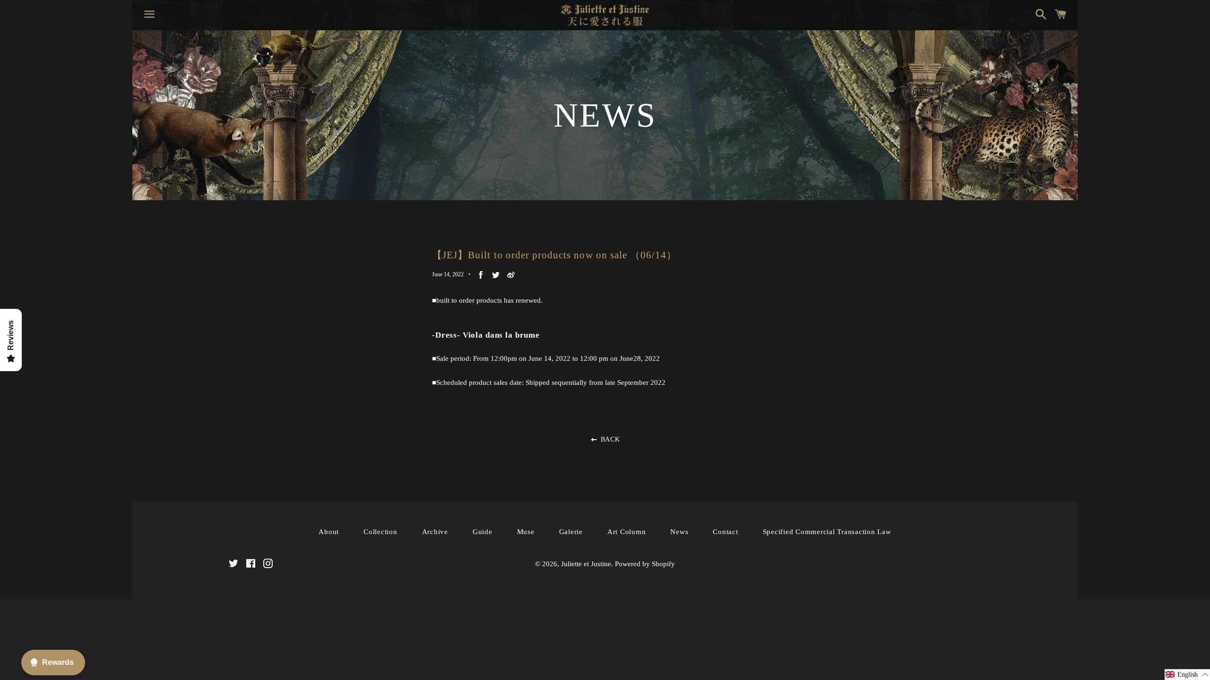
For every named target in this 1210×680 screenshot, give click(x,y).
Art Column (626, 532)
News (679, 532)
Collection (380, 532)
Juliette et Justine (586, 564)
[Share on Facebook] (480, 274)
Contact (725, 532)
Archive (435, 532)
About (329, 532)
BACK (609, 439)
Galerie (571, 532)
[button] (1187, 674)
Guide (483, 532)
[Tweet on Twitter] (496, 274)
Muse (526, 532)
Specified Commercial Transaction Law (827, 532)
